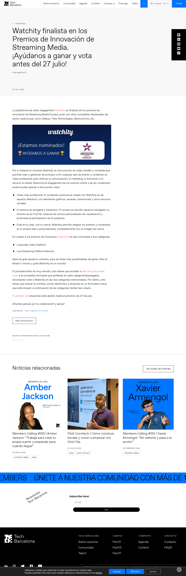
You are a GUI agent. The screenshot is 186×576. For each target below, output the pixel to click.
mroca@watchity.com (36, 311)
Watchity (60, 110)
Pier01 (117, 542)
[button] (166, 4)
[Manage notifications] (179, 569)
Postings (123, 3)
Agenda (83, 3)
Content (95, 3)
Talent (135, 3)
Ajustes (153, 571)
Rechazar (135, 571)
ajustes (98, 572)
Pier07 (117, 553)
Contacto (170, 542)
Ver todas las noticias (158, 369)
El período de (52, 296)
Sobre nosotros (51, 3)
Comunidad (69, 3)
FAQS (168, 548)
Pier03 (117, 548)
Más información (24, 320)
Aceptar (117, 571)
